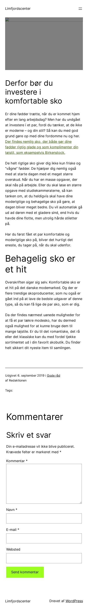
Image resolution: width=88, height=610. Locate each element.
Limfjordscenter (18, 8)
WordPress (74, 601)
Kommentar (17, 461)
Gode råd (53, 375)
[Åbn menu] (80, 8)
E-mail (12, 529)
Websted (13, 549)
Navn (11, 510)
